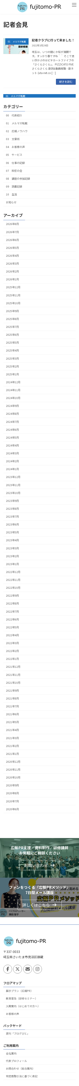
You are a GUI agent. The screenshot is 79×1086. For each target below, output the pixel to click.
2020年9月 (12, 785)
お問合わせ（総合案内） (20, 1068)
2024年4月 (12, 445)
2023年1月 (12, 564)
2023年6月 (12, 524)
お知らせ (11, 202)
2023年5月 (12, 532)
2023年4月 (12, 540)
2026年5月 (12, 248)
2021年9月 (12, 690)
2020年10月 (13, 777)
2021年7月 (12, 706)
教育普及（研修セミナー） (22, 998)
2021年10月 (13, 682)
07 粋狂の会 (14, 170)
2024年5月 (12, 437)
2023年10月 (13, 493)
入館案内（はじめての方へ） (23, 1006)
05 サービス (14, 155)
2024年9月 (12, 406)
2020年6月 (12, 809)
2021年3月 (12, 738)
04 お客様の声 (15, 147)
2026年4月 (12, 256)
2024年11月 (13, 390)
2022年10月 (13, 588)
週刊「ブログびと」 (18, 1033)
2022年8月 (12, 603)
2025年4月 (12, 350)
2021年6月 (12, 714)
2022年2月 (12, 651)
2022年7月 (12, 611)
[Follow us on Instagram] (37, 969)
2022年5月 (12, 627)
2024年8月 (12, 414)
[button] (39, 865)
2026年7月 (12, 232)
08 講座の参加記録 (18, 178)
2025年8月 (12, 319)
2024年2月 (12, 461)
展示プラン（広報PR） (19, 991)
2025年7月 (12, 327)
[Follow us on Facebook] (7, 969)
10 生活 (11, 194)
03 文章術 (13, 139)
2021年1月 (12, 754)
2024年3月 (12, 453)
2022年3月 (12, 643)
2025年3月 (12, 358)
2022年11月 (13, 580)
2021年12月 (13, 667)
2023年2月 (12, 556)
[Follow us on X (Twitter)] (17, 969)
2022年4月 (12, 635)
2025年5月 (12, 342)
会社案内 (11, 1053)
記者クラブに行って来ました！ (53, 40)
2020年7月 (12, 801)
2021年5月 (12, 722)
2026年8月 (12, 224)
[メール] (27, 969)
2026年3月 (12, 263)
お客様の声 (12, 1014)
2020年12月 (13, 762)
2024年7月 (12, 422)
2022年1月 (12, 659)
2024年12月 (13, 382)
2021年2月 (12, 746)
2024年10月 (13, 398)
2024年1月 (12, 469)
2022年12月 (13, 572)
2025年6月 (12, 335)
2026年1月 (12, 279)
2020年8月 (12, 793)
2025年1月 (12, 374)
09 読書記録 (14, 186)
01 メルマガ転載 (15, 96)
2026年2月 (12, 271)
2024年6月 (12, 429)
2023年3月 (12, 548)
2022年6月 (12, 619)
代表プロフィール (16, 1061)
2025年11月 (13, 295)
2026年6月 (12, 240)
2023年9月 (12, 501)
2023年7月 (12, 516)
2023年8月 (12, 509)
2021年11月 (13, 675)
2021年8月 (12, 698)
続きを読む (65, 81)
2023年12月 (13, 477)
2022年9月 (12, 595)
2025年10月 (13, 303)
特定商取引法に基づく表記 (22, 1076)
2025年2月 (12, 366)
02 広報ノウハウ (16, 131)
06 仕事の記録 (15, 163)
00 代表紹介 (14, 115)
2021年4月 (12, 730)
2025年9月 (12, 311)
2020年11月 (13, 769)
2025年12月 (13, 287)
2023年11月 (13, 485)
